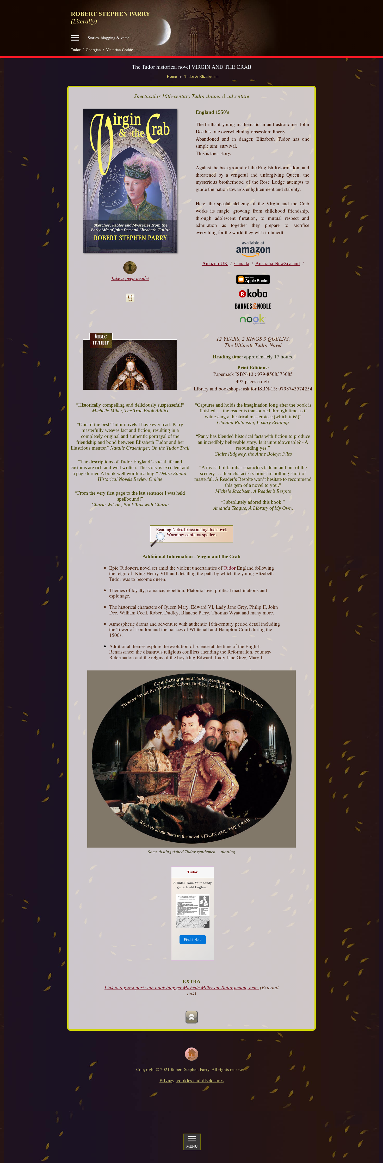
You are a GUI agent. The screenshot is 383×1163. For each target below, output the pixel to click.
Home (172, 76)
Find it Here (192, 940)
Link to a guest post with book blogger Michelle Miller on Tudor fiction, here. (181, 987)
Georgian (93, 50)
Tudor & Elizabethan (201, 76)
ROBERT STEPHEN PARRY (110, 13)
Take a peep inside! (130, 278)
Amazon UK (215, 263)
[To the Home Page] (191, 1054)
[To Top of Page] (191, 1017)
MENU (192, 1146)
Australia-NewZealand (277, 263)
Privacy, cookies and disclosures (191, 1080)
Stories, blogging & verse (108, 38)
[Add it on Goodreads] (130, 298)
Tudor (76, 50)
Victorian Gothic (119, 50)
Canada (241, 263)
